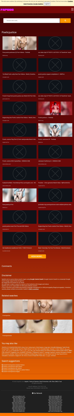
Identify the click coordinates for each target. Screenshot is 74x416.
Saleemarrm (32, 347)
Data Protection (44, 381)
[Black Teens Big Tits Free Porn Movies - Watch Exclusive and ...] (55, 245)
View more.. (37, 256)
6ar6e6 (53, 352)
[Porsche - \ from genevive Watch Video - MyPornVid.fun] (55, 180)
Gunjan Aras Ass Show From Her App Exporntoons (52, 354)
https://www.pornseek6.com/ (55, 401)
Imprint (27, 381)
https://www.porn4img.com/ (55, 410)
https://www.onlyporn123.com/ (55, 405)
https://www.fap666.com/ (18, 401)
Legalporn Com (15, 352)
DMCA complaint (34, 289)
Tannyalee (5, 355)
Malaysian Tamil (60, 347)
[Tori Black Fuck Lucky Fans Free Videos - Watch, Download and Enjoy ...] (20, 71)
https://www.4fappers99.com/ (18, 397)
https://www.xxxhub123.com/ (18, 407)
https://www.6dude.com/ (18, 400)
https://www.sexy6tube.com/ (55, 397)
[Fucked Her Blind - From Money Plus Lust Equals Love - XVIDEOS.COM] (20, 180)
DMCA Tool (58, 381)
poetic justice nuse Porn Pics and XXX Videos (16, 226)
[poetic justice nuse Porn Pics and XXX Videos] (20, 223)
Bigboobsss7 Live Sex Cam (32, 349)
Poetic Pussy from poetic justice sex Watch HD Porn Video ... (20, 96)
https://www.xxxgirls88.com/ (55, 396)
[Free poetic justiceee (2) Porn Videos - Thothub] (20, 49)
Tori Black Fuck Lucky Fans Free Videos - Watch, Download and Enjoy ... (23, 74)
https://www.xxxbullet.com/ (19, 406)
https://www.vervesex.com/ (19, 405)
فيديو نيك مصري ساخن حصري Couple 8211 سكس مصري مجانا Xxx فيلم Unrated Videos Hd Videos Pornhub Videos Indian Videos (35, 349)
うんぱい (48, 355)
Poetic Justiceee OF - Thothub (47, 139)
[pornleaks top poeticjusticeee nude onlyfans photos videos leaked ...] (55, 201)
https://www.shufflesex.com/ (18, 403)
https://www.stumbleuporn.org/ (55, 411)
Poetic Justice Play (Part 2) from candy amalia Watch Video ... (20, 139)
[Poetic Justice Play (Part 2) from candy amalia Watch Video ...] (20, 136)
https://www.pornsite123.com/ (19, 402)
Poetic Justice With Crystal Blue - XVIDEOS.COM (16, 161)
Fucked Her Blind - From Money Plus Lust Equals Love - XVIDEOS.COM (22, 183)
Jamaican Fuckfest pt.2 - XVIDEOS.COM (49, 161)
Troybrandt (35, 352)
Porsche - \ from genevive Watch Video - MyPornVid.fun (54, 183)
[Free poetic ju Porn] (20, 201)
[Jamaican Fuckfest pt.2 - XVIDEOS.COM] (55, 158)
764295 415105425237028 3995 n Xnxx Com (15, 347)
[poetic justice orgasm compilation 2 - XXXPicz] (55, 71)
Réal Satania (39, 347)
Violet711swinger (45, 352)
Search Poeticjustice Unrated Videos (13, 365)
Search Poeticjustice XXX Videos (12, 366)
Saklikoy (26, 354)
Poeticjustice (6, 315)
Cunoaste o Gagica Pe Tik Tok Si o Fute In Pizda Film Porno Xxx (26, 355)
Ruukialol (22, 352)
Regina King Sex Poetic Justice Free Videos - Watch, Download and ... (22, 117)
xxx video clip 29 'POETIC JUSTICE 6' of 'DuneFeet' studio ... (55, 52)
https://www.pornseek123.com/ (55, 400)
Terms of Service (34, 381)
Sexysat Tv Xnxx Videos (57, 349)
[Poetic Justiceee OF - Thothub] (55, 136)
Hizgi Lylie (47, 347)
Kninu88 (53, 347)
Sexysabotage (45, 349)
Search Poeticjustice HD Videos (12, 368)
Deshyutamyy (33, 354)
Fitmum (54, 355)
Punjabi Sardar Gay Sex (16, 349)
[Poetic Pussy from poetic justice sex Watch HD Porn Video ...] (20, 93)
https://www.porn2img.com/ (55, 407)
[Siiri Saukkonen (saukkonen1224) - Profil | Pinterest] (20, 245)
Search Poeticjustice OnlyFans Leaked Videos (16, 370)
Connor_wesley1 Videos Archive (14, 354)
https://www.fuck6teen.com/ (55, 398)
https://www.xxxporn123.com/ (18, 408)
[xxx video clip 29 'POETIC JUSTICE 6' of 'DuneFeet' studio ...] (55, 49)
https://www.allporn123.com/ (55, 403)
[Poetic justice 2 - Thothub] (55, 114)
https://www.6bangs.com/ (19, 398)
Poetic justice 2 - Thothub (45, 117)
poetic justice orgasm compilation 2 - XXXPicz (51, 74)
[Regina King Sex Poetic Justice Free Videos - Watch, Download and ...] (20, 114)
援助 (70, 350)
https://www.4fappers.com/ (19, 396)
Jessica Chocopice (61, 352)
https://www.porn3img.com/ (55, 408)
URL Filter (52, 381)
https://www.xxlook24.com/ (19, 411)
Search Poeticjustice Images (11, 371)
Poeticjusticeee (7, 335)
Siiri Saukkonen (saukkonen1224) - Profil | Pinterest (17, 248)
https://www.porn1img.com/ (55, 406)
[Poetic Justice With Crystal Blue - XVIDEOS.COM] (20, 158)
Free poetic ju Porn (8, 204)
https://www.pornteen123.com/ (55, 402)
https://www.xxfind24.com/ (19, 410)
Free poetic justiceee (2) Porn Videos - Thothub (16, 52)
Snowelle (29, 352)
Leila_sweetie (6, 352)
